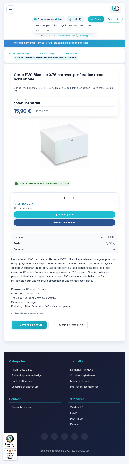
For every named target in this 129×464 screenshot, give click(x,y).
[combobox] (62, 30)
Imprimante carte (22, 369)
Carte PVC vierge (22, 381)
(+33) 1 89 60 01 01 (65, 35)
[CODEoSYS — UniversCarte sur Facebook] (64, 436)
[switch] (10, 457)
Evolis (73, 412)
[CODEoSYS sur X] (44, 436)
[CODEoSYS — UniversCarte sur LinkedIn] (74, 436)
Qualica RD (76, 407)
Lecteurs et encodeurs (25, 386)
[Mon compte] (70, 19)
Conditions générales (82, 375)
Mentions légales (80, 381)
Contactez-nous (21, 407)
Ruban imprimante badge (27, 375)
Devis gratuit (114, 19)
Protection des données (84, 386)
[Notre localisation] (80, 19)
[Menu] (10, 9)
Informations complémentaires (28, 313)
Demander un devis (81, 369)
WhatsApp (84, 36)
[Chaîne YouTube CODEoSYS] (84, 436)
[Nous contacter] (75, 19)
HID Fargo (76, 418)
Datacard (75, 424)
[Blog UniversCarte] (54, 436)
